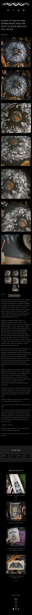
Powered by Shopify (16, 595)
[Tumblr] (18, 609)
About (16, 607)
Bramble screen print (16, 523)
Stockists (16, 601)
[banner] (16, 4)
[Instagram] (13, 609)
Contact (16, 605)
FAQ (18, 433)
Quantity (3, 294)
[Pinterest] (16, 609)
